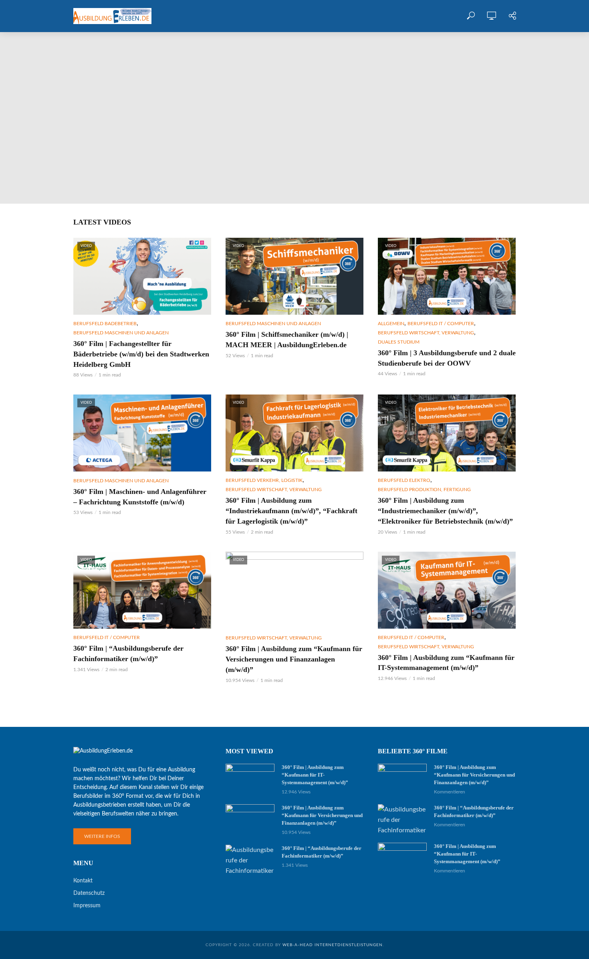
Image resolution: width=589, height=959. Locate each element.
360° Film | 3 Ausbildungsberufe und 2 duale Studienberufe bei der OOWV (447, 358)
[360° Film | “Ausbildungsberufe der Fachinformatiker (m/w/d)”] (250, 860)
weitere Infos (102, 836)
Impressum (87, 905)
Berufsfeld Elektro (404, 480)
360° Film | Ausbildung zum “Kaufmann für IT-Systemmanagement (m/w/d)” (110, 155)
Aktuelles (331, 16)
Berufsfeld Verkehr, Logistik (264, 480)
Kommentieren (74, 182)
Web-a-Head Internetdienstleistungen (332, 945)
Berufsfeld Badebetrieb (105, 323)
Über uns (290, 16)
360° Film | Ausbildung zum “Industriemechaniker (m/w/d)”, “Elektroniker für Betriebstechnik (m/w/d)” (445, 510)
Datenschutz (89, 893)
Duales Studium (399, 342)
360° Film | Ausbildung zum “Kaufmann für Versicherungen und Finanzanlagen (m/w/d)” (294, 659)
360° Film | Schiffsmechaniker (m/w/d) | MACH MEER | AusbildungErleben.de (287, 339)
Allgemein (391, 323)
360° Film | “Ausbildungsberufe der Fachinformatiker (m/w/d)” (128, 653)
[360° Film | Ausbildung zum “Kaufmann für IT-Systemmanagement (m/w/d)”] (294, 118)
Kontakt (372, 16)
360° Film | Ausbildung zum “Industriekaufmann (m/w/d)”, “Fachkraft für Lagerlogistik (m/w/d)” (291, 510)
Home (212, 16)
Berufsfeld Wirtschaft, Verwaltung (134, 128)
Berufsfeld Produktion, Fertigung (424, 489)
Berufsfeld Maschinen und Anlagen (121, 332)
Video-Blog (249, 16)
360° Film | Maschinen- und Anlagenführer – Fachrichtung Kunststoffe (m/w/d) (139, 497)
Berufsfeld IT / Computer (49, 128)
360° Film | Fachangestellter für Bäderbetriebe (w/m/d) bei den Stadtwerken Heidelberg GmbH (141, 354)
